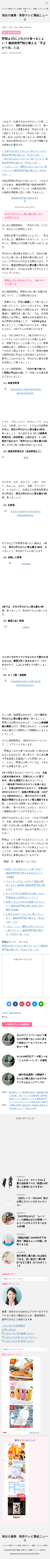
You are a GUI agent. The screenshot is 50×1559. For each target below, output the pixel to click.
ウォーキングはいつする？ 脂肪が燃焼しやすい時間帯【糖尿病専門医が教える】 (25, 885)
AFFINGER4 (35, 1554)
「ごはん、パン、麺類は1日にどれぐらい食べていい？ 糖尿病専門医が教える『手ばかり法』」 (24, 170)
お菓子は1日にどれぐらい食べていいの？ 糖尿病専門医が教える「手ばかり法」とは (25, 918)
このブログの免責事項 (13, 1326)
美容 (6, 1017)
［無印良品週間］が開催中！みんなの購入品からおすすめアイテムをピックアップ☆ (32, 1078)
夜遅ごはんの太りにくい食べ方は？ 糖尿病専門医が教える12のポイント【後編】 (24, 873)
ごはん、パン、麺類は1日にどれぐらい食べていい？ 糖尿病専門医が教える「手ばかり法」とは (25, 930)
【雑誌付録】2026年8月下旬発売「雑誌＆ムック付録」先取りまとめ (32, 1241)
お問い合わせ (9, 1329)
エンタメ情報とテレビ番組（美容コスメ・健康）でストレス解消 (25, 1545)
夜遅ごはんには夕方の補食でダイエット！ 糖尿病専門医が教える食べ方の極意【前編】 (25, 906)
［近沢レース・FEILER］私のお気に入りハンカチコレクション (32, 1201)
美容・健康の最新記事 (12, 1013)
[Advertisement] (25, 88)
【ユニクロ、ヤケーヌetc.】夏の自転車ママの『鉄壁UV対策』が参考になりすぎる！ (32, 1183)
